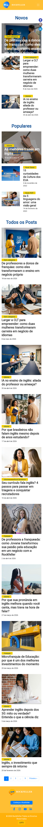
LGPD (21, 823)
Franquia (7, 536)
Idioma (28, 96)
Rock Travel (29, 167)
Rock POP (29, 193)
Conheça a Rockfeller (21, 802)
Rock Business (20, 479)
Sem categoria (12, 37)
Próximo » (33, 778)
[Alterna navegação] (38, 5)
